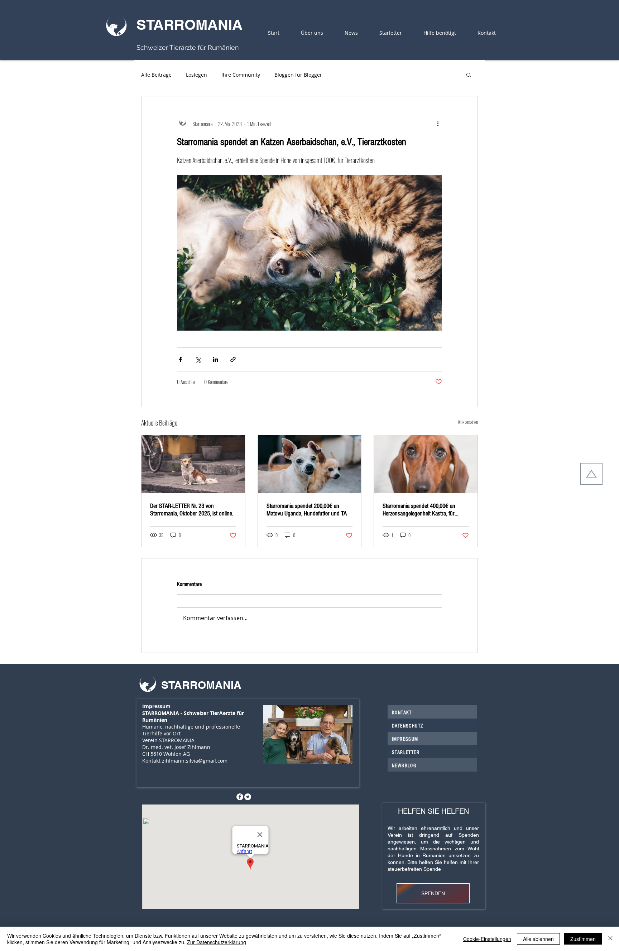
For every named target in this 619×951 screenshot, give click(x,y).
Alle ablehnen (538, 938)
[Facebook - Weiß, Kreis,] (239, 796)
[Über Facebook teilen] (180, 359)
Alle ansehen (468, 422)
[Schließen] (610, 938)
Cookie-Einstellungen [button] (487, 938)
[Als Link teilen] (233, 359)
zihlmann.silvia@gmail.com (194, 760)
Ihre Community (240, 75)
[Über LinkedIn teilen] (215, 359)
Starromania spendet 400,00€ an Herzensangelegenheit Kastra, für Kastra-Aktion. (419, 509)
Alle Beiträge (156, 75)
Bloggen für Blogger (298, 75)
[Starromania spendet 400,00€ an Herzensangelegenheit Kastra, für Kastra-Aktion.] (426, 464)
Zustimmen (583, 938)
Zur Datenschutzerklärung (216, 942)
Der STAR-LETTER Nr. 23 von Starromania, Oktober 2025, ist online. (191, 509)
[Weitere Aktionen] (437, 123)
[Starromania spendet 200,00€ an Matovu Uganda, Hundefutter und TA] (309, 464)
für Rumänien (217, 47)
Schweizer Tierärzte (166, 47)
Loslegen (196, 75)
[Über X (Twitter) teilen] (198, 359)
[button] (468, 74)
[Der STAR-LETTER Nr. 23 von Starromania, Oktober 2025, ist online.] (193, 464)
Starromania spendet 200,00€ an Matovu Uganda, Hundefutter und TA (307, 509)
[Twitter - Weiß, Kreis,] (247, 796)
